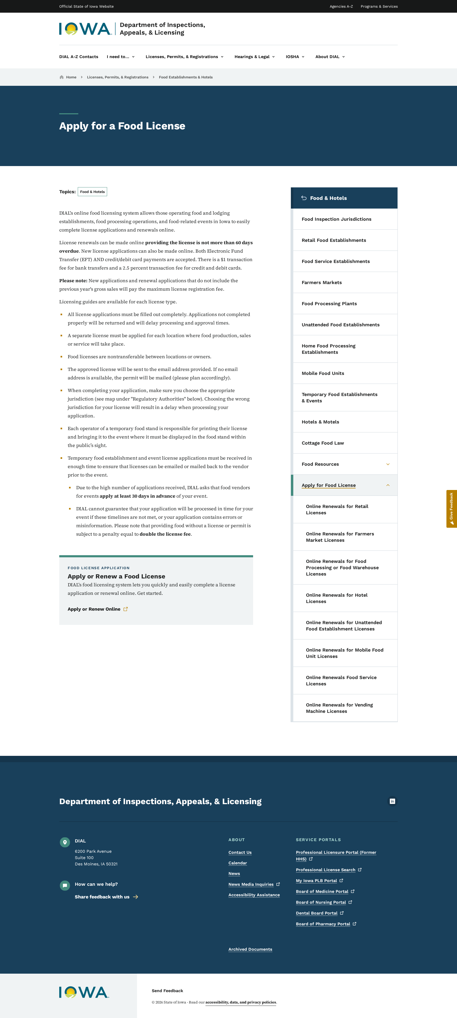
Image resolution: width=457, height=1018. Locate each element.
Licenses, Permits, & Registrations (117, 77)
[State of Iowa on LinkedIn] (392, 805)
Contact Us (240, 852)
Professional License (325, 869)
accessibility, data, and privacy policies (240, 1002)
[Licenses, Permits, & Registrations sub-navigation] (222, 56)
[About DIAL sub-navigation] (344, 56)
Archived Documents (250, 949)
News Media (251, 884)
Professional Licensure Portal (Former (336, 855)
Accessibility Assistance (254, 894)
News (234, 873)
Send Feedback (167, 990)
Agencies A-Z (341, 6)
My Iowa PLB (316, 880)
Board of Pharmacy (323, 923)
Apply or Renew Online (94, 609)
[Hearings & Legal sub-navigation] (273, 56)
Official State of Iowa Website (86, 6)
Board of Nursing (321, 902)
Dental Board (316, 913)
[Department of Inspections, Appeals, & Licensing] (85, 28)
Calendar (238, 862)
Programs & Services (379, 6)
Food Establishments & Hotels (186, 77)
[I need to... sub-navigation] (133, 56)
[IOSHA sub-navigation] (303, 56)
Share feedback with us (102, 896)
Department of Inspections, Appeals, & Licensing (162, 28)
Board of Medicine (322, 891)
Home (71, 77)
